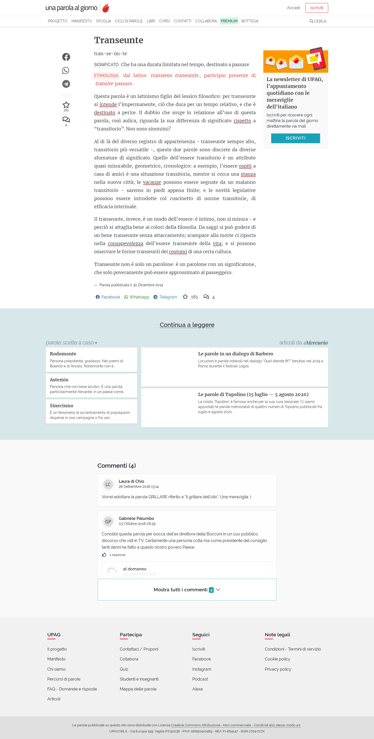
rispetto (242, 121)
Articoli (53, 699)
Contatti (182, 21)
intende (108, 104)
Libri (151, 21)
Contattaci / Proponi (139, 649)
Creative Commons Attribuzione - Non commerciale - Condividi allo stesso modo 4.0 (236, 725)
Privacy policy (278, 669)
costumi (178, 251)
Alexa (197, 689)
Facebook (201, 659)
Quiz (124, 669)
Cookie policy (277, 659)
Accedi (293, 7)
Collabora (206, 21)
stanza (248, 174)
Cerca (319, 21)
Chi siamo (56, 669)
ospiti (245, 166)
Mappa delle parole (138, 689)
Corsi (164, 21)
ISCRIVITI (296, 137)
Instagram (201, 669)
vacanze (152, 182)
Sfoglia (103, 21)
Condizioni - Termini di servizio (293, 649)
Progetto (57, 21)
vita (217, 243)
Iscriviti (316, 7)
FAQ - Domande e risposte (72, 689)
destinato (104, 112)
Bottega (249, 21)
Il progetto (57, 649)
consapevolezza (125, 243)
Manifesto (81, 21)
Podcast (200, 679)
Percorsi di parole (63, 679)
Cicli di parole (129, 21)
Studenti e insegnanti (139, 679)
